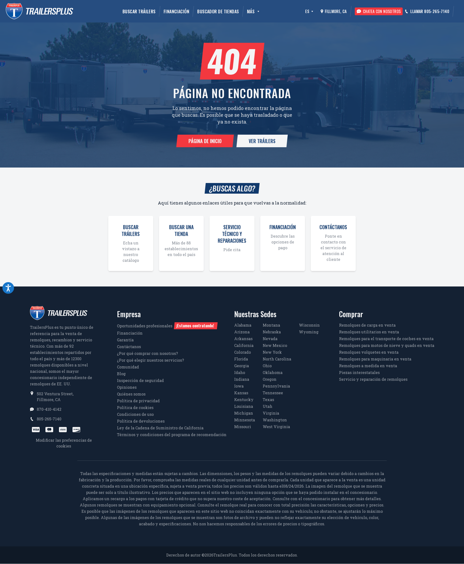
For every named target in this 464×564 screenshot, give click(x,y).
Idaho (239, 372)
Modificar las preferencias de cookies (64, 443)
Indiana (241, 379)
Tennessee (273, 392)
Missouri (242, 426)
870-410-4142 (49, 409)
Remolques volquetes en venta (369, 352)
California (244, 345)
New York (272, 352)
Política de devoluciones (141, 421)
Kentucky (244, 399)
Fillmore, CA (336, 11)
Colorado (242, 352)
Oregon (269, 379)
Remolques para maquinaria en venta (375, 358)
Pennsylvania (276, 385)
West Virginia (276, 426)
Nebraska (272, 331)
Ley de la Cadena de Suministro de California (160, 427)
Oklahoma (273, 372)
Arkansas (243, 338)
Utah (267, 406)
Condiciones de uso (135, 414)
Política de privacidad (138, 400)
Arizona (242, 331)
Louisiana (243, 406)
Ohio (267, 365)
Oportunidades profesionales (165, 326)
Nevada (270, 338)
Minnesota (244, 419)
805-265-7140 (49, 418)
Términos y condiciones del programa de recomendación (171, 434)
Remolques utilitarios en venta (369, 331)
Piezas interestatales (359, 372)
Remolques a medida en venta (368, 365)
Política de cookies (135, 407)
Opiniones (127, 387)
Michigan (243, 413)
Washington (275, 419)
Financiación (176, 11)
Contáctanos (129, 346)
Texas (268, 399)
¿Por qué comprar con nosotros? (147, 353)
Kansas (241, 392)
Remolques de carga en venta (367, 325)
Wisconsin (309, 325)
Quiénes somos (131, 393)
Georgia (241, 365)
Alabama (242, 325)
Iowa (239, 385)
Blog (121, 373)
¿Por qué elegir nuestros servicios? (150, 360)
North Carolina (277, 358)
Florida (241, 358)
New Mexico (275, 345)
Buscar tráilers (139, 11)
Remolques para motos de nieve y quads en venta (386, 345)
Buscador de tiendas (218, 11)
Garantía (125, 339)
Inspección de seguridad (140, 380)
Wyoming (309, 331)
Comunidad (128, 366)
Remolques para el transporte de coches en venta (386, 338)
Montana (271, 325)
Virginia (271, 413)
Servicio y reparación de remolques (373, 379)
